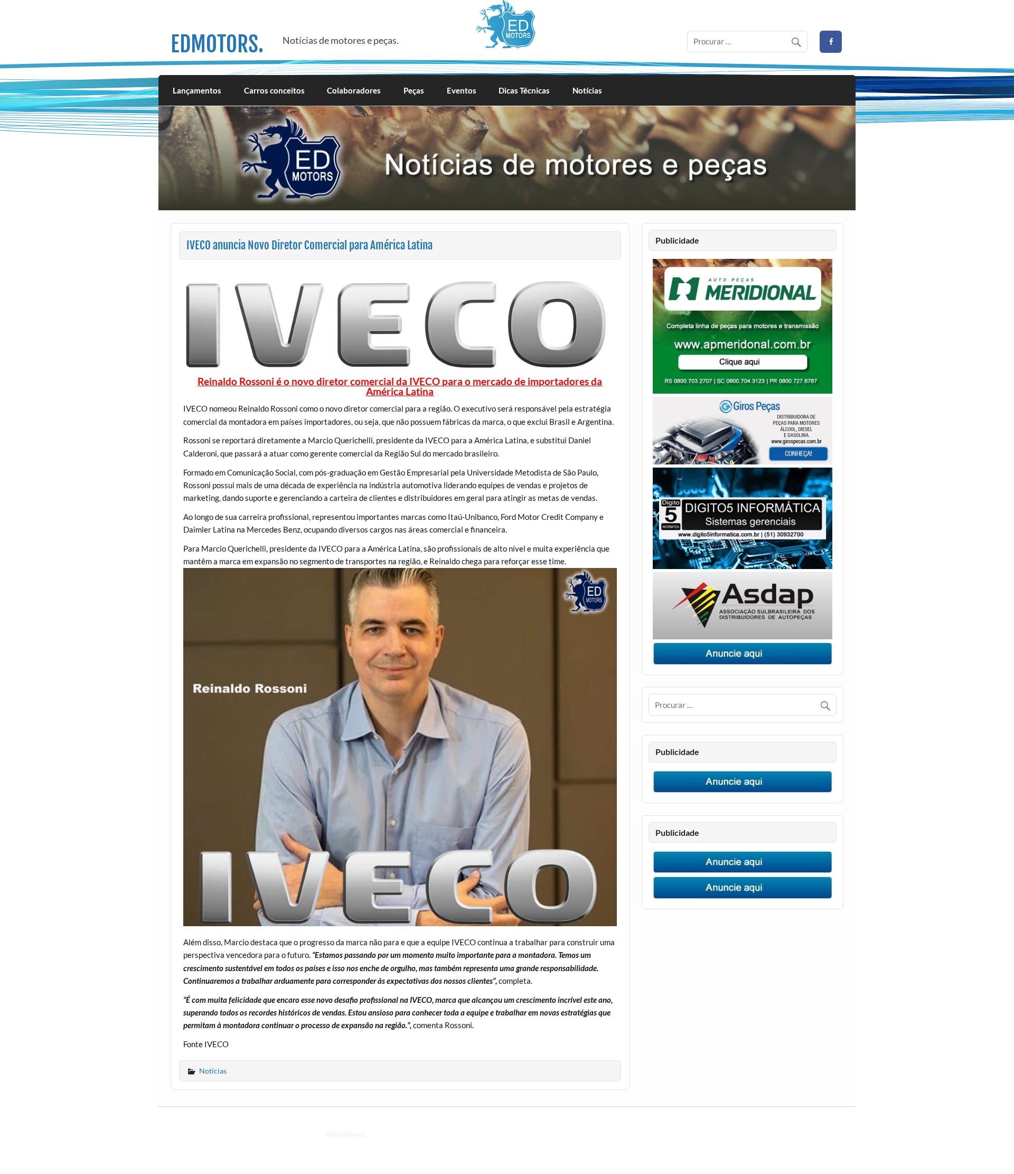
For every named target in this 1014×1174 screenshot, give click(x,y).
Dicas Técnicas (524, 90)
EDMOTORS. (217, 44)
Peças (413, 90)
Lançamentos (197, 90)
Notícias (587, 90)
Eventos (461, 90)
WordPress (345, 1134)
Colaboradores (354, 90)
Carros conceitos (274, 90)
